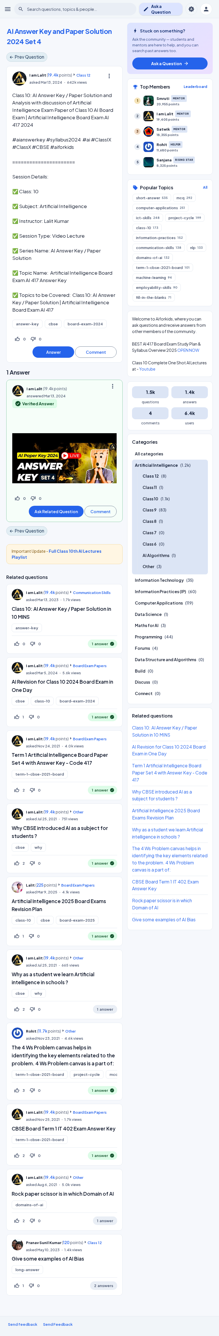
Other (78, 812)
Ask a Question (157, 9)
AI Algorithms (156, 555)
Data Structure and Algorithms (165, 659)
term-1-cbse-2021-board (39, 774)
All (205, 187)
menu (7, 9)
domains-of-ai (29, 1205)
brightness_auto (191, 9)
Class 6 (150, 543)
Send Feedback (58, 1324)
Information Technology (159, 580)
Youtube (147, 368)
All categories (149, 453)
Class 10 (150, 498)
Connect (144, 693)
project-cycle (87, 1074)
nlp (196, 247)
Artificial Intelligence (156, 465)
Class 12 (83, 75)
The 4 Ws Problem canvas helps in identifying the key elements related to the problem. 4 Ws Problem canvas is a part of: (63, 1055)
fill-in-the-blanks (153, 297)
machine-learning (154, 277)
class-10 (42, 701)
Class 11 (150, 487)
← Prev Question (26, 56)
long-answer (27, 1269)
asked (34, 82)
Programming (148, 636)
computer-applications (160, 207)
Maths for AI (147, 625)
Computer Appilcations (159, 602)
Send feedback (22, 1324)
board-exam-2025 (77, 920)
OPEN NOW (188, 350)
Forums (142, 648)
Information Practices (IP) (160, 591)
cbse (53, 324)
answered (35, 396)
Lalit (30, 885)
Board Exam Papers (89, 665)
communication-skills (158, 247)
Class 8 (150, 521)
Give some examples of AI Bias (48, 1258)
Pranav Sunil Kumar (43, 1242)
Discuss (142, 682)
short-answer (152, 198)
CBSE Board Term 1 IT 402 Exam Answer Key (63, 1128)
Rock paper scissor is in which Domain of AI (63, 1194)
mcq (114, 1074)
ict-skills (148, 217)
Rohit (31, 1031)
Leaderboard (195, 87)
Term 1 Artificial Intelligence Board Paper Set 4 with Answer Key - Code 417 (169, 772)
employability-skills (156, 287)
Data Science (148, 614)
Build (140, 670)
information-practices (159, 237)
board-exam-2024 (85, 324)
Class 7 (150, 532)
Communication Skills (91, 592)
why (38, 847)
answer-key (27, 324)
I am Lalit (34, 592)
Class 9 (150, 509)
